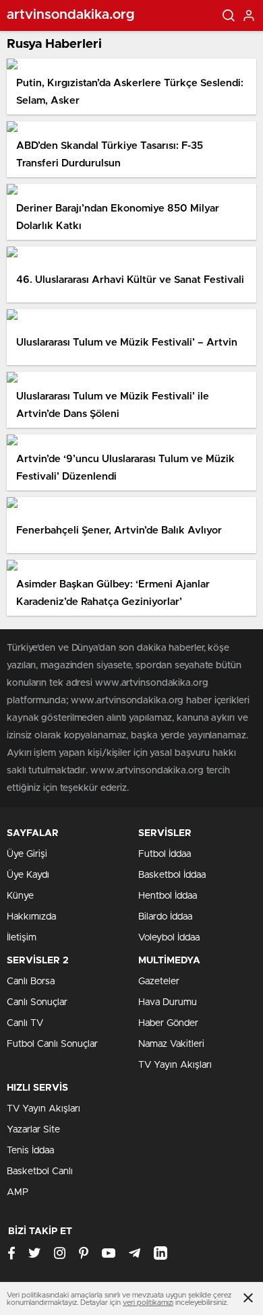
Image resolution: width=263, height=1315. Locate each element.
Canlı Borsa (31, 981)
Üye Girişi (27, 854)
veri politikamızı (148, 1302)
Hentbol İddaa (167, 896)
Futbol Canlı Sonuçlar (52, 1044)
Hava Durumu (167, 1002)
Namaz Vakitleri (171, 1044)
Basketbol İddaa (172, 875)
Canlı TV (25, 1023)
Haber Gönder (168, 1023)
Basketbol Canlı (40, 1171)
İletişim (21, 937)
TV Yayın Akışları (175, 1065)
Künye (20, 896)
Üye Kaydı (28, 875)
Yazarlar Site (33, 1129)
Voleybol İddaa (169, 937)
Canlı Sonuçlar (37, 1002)
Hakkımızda (31, 917)
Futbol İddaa (164, 854)
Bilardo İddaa (165, 917)
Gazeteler (158, 981)
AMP (17, 1192)
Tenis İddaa (30, 1150)
